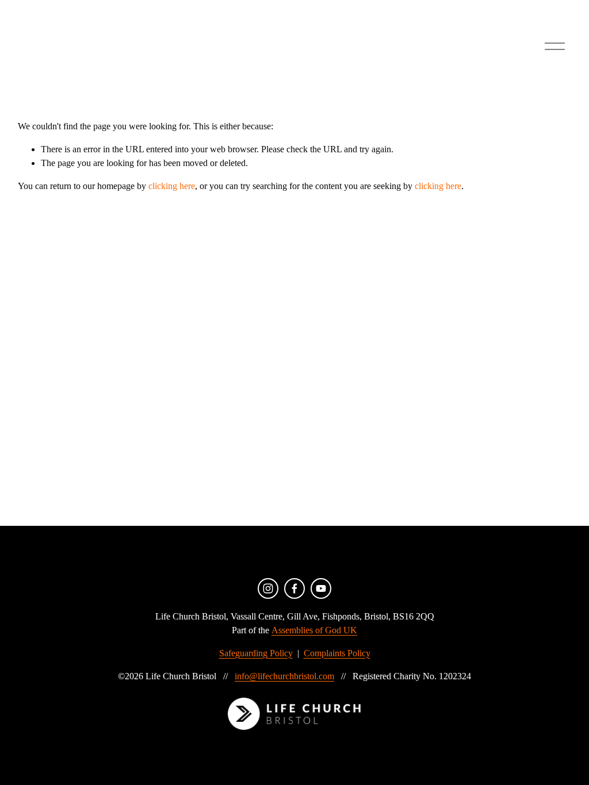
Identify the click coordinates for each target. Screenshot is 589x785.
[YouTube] (321, 588)
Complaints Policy (337, 653)
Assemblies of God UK (314, 630)
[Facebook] (294, 588)
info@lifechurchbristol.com (284, 676)
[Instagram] (268, 588)
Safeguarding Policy (256, 653)
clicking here (171, 186)
